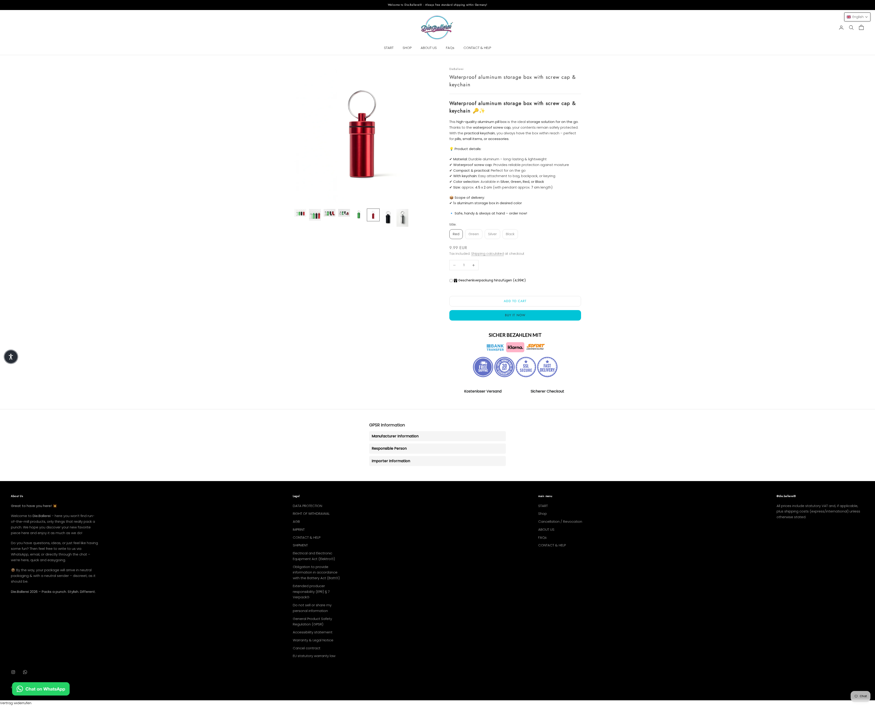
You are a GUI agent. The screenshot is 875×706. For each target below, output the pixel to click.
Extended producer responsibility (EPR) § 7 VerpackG (311, 592)
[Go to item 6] (373, 215)
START (389, 47)
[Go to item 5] (358, 215)
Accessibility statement (312, 632)
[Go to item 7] (387, 218)
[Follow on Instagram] (13, 672)
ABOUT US (429, 47)
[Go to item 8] (402, 218)
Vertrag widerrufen (15, 703)
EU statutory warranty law (314, 655)
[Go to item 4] (344, 213)
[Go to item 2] (315, 215)
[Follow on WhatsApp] (25, 672)
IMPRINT (299, 529)
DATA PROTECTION (307, 505)
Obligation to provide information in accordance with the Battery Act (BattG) (316, 572)
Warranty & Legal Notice (313, 640)
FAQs (450, 47)
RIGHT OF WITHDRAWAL (311, 513)
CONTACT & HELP (477, 47)
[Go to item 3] (329, 213)
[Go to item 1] (300, 213)
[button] (857, 17)
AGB (296, 521)
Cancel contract (306, 648)
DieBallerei (456, 69)
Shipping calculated (487, 253)
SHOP (407, 47)
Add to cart (515, 301)
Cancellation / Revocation (560, 521)
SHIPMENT (300, 545)
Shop (542, 513)
